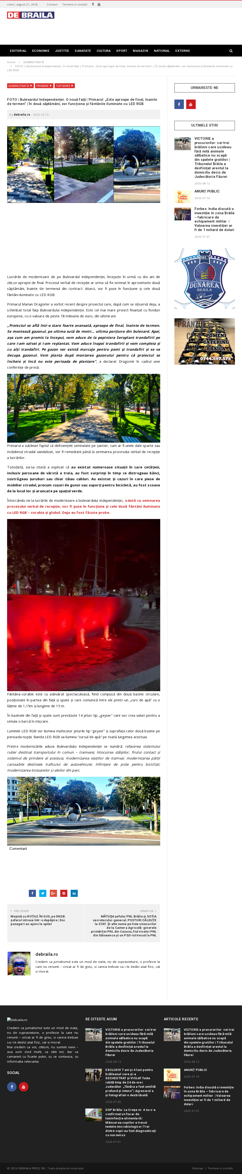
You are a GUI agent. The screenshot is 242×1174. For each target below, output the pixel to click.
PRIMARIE (42, 85)
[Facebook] (93, 4)
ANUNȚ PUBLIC (207, 191)
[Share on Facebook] (32, 893)
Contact (52, 4)
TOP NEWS (63, 85)
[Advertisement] (149, 29)
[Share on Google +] (53, 893)
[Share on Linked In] (74, 893)
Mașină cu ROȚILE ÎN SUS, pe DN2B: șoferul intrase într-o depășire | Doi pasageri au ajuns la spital (38, 920)
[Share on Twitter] (42, 893)
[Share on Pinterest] (63, 893)
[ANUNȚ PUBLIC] (182, 196)
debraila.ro (22, 114)
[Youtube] (99, 4)
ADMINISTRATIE (19, 85)
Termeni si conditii (74, 4)
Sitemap (197, 1168)
